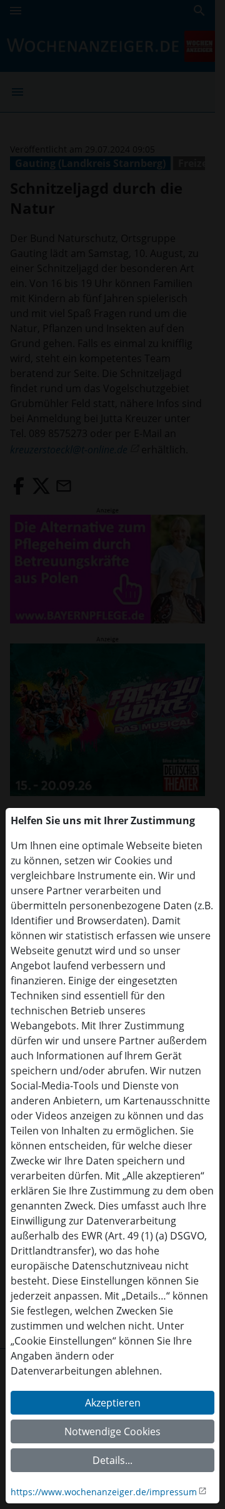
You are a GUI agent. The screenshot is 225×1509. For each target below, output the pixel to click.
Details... (112, 1460)
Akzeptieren (113, 1403)
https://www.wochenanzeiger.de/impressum (104, 1492)
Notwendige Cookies (112, 1431)
